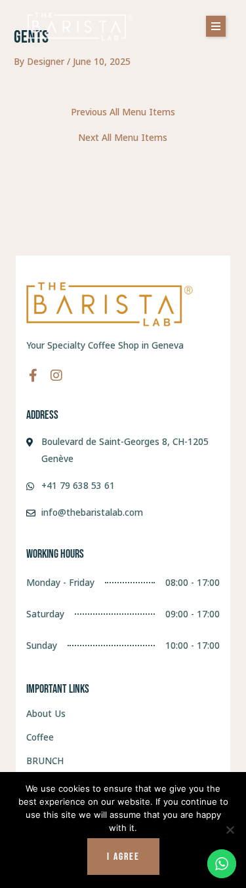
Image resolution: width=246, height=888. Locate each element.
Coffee (40, 737)
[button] (216, 26)
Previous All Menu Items (123, 112)
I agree (123, 856)
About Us (46, 713)
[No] (229, 829)
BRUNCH (45, 760)
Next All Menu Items (122, 137)
